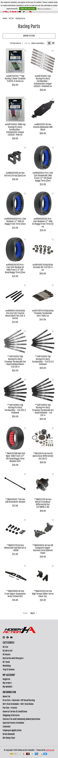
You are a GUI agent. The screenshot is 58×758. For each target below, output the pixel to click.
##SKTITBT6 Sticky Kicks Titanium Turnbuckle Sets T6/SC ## (43, 313)
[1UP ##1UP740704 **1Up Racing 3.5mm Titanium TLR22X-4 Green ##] (15, 60)
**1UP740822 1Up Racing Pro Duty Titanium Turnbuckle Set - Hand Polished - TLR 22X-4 (43, 410)
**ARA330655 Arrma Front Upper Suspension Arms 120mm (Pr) (15, 594)
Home (5, 18)
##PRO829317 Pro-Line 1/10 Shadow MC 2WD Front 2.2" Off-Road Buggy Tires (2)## (43, 177)
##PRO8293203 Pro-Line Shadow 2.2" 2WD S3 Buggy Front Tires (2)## (15, 221)
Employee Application (12, 730)
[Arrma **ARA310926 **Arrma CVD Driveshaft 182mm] (15, 484)
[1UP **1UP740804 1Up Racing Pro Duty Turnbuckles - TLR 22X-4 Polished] (15, 389)
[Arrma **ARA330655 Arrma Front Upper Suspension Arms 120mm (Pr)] (15, 575)
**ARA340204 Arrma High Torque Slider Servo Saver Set (43, 594)
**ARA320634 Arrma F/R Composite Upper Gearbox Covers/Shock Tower (42, 549)
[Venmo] (45, 754)
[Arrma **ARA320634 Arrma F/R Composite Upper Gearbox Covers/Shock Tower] (42, 530)
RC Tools (6, 662)
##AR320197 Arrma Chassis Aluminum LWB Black (42, 127)
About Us (6, 696)
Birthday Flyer (9, 738)
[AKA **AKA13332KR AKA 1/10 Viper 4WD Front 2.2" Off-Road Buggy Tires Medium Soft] (15, 438)
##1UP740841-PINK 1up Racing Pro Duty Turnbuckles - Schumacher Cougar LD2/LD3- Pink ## (15, 129)
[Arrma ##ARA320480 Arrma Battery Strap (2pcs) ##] (15, 157)
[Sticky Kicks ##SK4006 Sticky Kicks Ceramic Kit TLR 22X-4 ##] (42, 249)
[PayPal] (11, 754)
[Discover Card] (41, 754)
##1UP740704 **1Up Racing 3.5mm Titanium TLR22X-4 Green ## (15, 78)
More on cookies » (44, 9)
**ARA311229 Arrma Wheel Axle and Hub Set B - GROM (15, 548)
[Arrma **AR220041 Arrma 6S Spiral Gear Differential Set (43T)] (42, 438)
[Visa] (32, 754)
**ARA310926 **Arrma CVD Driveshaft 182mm (15, 500)
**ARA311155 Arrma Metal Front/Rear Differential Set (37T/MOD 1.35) (42, 503)
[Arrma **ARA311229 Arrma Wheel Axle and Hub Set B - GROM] (15, 530)
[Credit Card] (23, 754)
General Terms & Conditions (15, 711)
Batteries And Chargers (13, 658)
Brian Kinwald (9, 734)
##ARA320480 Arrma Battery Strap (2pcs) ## (15, 174)
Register (6, 679)
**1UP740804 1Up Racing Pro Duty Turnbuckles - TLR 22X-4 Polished (15, 409)
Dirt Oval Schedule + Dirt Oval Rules (18, 704)
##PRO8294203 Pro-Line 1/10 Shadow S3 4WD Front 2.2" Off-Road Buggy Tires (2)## (15, 268)
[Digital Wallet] (17, 754)
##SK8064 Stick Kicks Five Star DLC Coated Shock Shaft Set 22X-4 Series (15, 314)
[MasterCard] (28, 754)
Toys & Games (9, 669)
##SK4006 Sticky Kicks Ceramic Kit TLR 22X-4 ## (43, 267)
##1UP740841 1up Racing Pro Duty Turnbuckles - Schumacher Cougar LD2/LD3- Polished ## (43, 81)
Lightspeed (50, 750)
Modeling (7, 665)
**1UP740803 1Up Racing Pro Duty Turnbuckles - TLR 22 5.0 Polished (43, 360)
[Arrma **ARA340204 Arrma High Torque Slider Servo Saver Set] (42, 575)
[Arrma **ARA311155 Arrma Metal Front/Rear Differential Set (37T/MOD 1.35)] (42, 484)
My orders (7, 683)
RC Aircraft (8, 650)
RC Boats (6, 654)
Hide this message (28, 9)
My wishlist (7, 686)
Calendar (7, 726)
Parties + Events (10, 707)
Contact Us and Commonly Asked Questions (21, 719)
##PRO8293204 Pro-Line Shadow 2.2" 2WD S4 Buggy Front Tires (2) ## (42, 222)
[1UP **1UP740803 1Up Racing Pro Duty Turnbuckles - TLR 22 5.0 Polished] (42, 341)
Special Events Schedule (13, 722)
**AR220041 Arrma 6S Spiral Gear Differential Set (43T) (43, 456)
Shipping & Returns (11, 715)
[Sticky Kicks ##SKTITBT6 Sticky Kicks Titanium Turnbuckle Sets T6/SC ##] (42, 295)
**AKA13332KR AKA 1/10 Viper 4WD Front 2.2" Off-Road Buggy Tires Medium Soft (15, 457)
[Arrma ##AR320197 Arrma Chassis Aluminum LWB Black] (42, 109)
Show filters (29, 35)
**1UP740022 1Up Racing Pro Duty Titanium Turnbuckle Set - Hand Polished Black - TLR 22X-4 (15, 361)
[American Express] (36, 754)
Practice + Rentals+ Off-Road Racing (19, 700)
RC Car (11, 18)
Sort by (27, 43)
